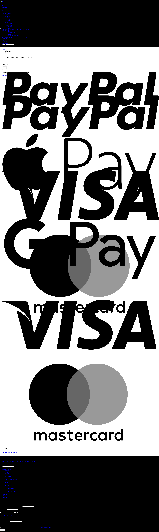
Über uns (5, 38)
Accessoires (8, 34)
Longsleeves (9, 484)
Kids (6, 478)
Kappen (7, 472)
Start (1, 10)
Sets (8, 31)
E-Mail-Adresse (5, 521)
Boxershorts (8, 481)
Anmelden (16, 512)
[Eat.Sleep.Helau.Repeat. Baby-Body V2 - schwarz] (24, 29)
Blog (3, 496)
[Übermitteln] (2, 46)
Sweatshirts (8, 476)
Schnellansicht (4, 30)
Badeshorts (8, 482)
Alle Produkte (6, 469)
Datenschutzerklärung (44, 527)
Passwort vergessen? (6, 515)
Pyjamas (7, 485)
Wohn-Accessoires (13, 35)
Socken (7, 470)
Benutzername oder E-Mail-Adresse (11, 506)
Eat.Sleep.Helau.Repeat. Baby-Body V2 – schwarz (15, 37)
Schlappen (8, 473)
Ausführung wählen (5, 42)
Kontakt (4, 497)
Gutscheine (8, 493)
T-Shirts (7, 475)
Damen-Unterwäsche (11, 479)
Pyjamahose (11, 32)
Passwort (3, 509)
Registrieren (2, 530)
